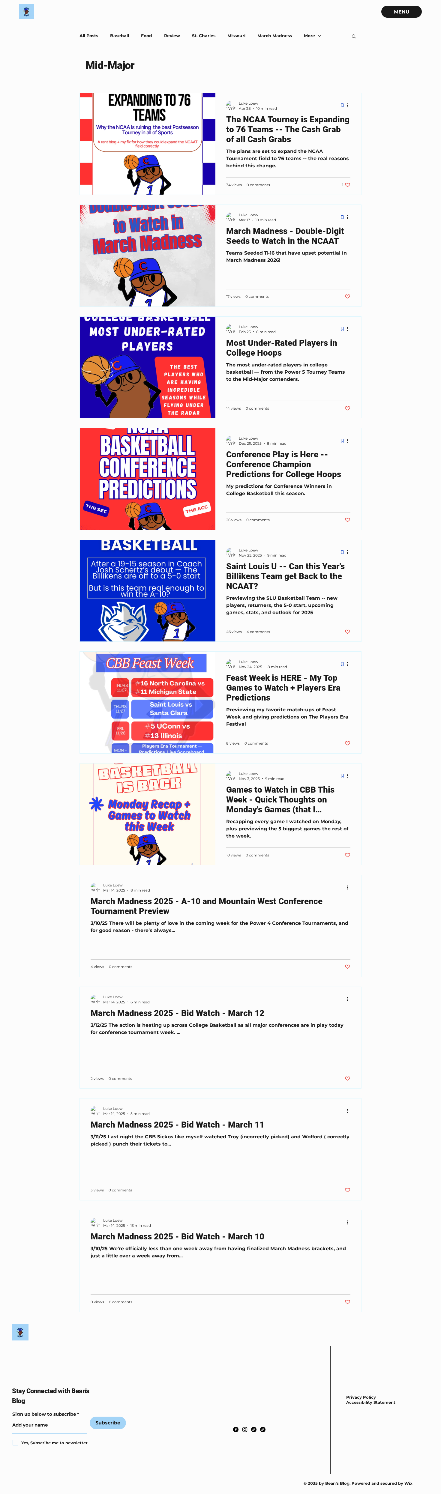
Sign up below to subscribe (44, 1414)
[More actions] (349, 105)
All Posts (89, 35)
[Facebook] (235, 1429)
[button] (354, 37)
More (309, 35)
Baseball (119, 35)
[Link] (253, 1429)
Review (172, 35)
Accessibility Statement (370, 1402)
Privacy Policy (361, 1397)
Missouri (236, 35)
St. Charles (203, 35)
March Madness (274, 35)
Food (146, 35)
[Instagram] (245, 1429)
